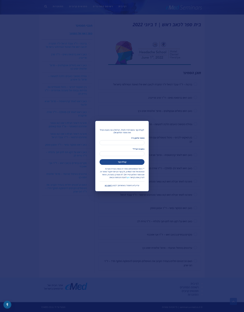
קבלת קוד (122, 161)
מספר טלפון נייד (137, 138)
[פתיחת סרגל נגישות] (7, 305)
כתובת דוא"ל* (138, 149)
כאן (128, 177)
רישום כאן (108, 185)
